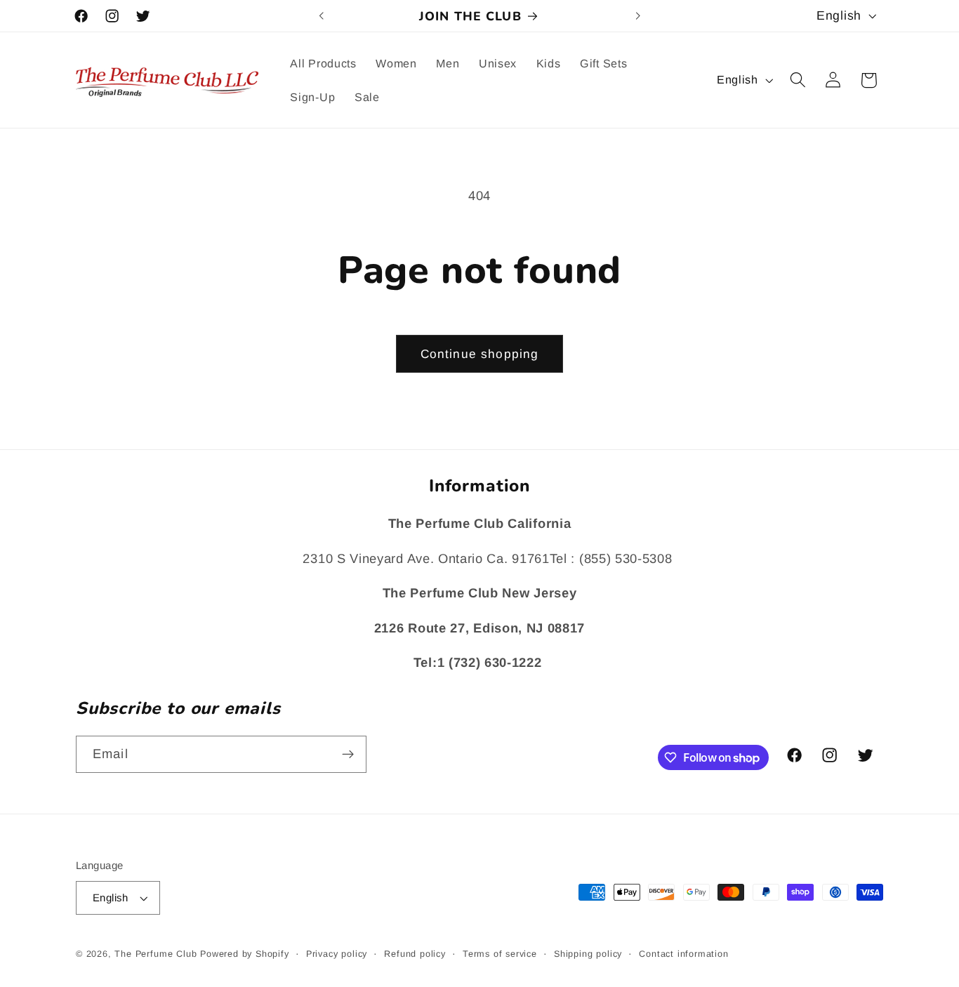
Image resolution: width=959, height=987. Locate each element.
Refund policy (414, 954)
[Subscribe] (348, 755)
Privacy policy (336, 954)
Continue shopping (480, 354)
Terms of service (500, 954)
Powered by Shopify (244, 954)
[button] (798, 80)
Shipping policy (588, 954)
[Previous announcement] (321, 16)
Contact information (683, 954)
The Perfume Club (155, 954)
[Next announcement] (637, 16)
